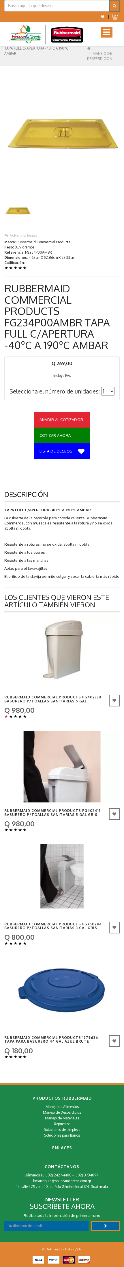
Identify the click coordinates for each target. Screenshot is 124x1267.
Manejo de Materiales (62, 1118)
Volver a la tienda (23, 235)
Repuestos (62, 1124)
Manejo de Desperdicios (62, 1112)
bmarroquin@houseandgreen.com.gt (62, 1181)
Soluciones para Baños (62, 1135)
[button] (102, 17)
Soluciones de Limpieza (62, 1129)
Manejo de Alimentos (62, 1107)
